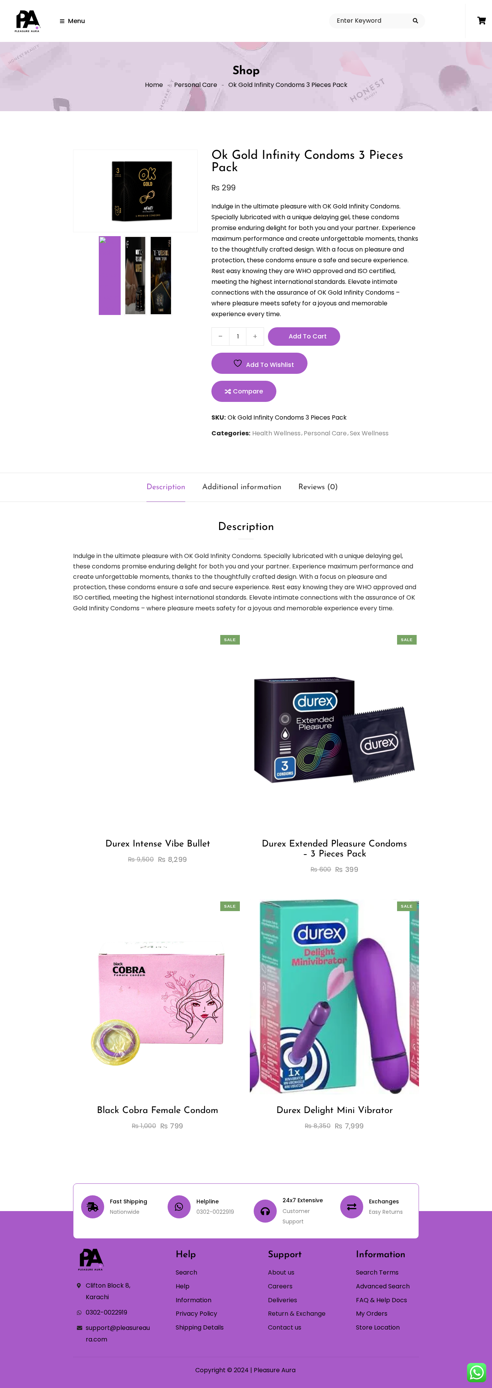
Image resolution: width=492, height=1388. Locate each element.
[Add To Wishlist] (150, 758)
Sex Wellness (369, 433)
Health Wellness (276, 433)
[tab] (165, 487)
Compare (248, 391)
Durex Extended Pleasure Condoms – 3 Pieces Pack (334, 849)
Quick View (179, 758)
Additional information (241, 487)
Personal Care (195, 84)
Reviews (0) (318, 487)
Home (154, 84)
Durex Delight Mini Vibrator (334, 1110)
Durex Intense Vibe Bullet (157, 844)
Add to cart (308, 336)
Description (165, 487)
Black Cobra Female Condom (157, 1110)
